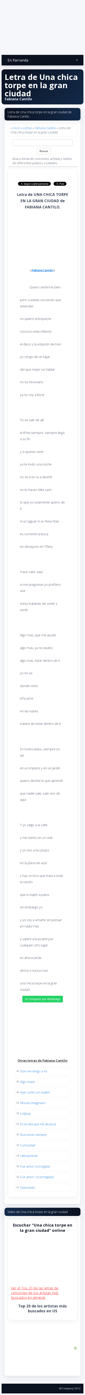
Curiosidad (27, 1145)
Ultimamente (29, 1156)
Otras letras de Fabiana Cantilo (42, 1060)
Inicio (16, 128)
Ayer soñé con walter (35, 1092)
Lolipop (25, 1113)
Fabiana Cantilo (45, 128)
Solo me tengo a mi (33, 1071)
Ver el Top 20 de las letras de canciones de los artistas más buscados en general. (35, 1293)
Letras (27, 128)
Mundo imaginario (33, 1103)
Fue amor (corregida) (35, 1166)
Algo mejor (27, 1082)
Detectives (27, 1187)
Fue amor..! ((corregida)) (37, 1177)
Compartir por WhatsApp (44, 999)
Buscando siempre (33, 1134)
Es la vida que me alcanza (38, 1124)
